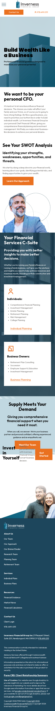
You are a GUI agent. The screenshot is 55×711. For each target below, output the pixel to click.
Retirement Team (11, 564)
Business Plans (10, 583)
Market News (10, 602)
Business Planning (20, 379)
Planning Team (10, 559)
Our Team (8, 539)
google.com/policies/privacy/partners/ (30, 691)
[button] (13, 12)
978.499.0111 (41, 12)
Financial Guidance (12, 597)
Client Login (9, 621)
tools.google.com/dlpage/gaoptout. (18, 696)
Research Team (11, 554)
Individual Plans (10, 578)
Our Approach (10, 544)
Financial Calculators (13, 607)
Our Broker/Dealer (12, 549)
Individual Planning (21, 328)
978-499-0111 (10, 626)
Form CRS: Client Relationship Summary (26, 675)
